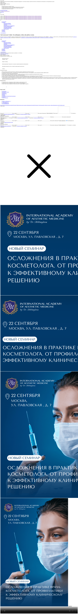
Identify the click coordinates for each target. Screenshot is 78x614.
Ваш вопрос (56, 113)
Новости (3, 29)
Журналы (3, 94)
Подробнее (70, 606)
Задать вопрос (2, 53)
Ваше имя (2, 113)
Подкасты (3, 30)
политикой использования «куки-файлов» (46, 37)
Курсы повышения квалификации (9, 25)
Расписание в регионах (7, 24)
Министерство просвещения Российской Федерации (8, 105)
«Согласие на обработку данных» (25, 114)
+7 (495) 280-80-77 (3, 52)
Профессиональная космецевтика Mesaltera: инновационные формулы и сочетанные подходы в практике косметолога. (23, 16)
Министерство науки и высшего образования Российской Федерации (27, 105)
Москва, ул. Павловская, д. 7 (6, 101)
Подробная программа (3, 10)
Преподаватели (6, 48)
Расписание (4, 92)
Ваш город (27, 113)
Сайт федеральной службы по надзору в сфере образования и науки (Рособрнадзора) (51, 105)
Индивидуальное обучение (8, 26)
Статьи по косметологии (8, 28)
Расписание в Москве (7, 23)
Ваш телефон (14, 113)
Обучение (3, 22)
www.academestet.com (5, 103)
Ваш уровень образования (42, 113)
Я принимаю (23, 114)
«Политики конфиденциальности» (9, 114)
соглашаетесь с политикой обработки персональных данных (30, 37)
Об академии (4, 21)
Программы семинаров (7, 27)
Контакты (3, 31)
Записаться (6, 53)
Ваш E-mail (27, 120)
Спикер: (5, 11)
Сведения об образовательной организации (9, 96)
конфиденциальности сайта (8, 122)
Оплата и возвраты (5, 97)
